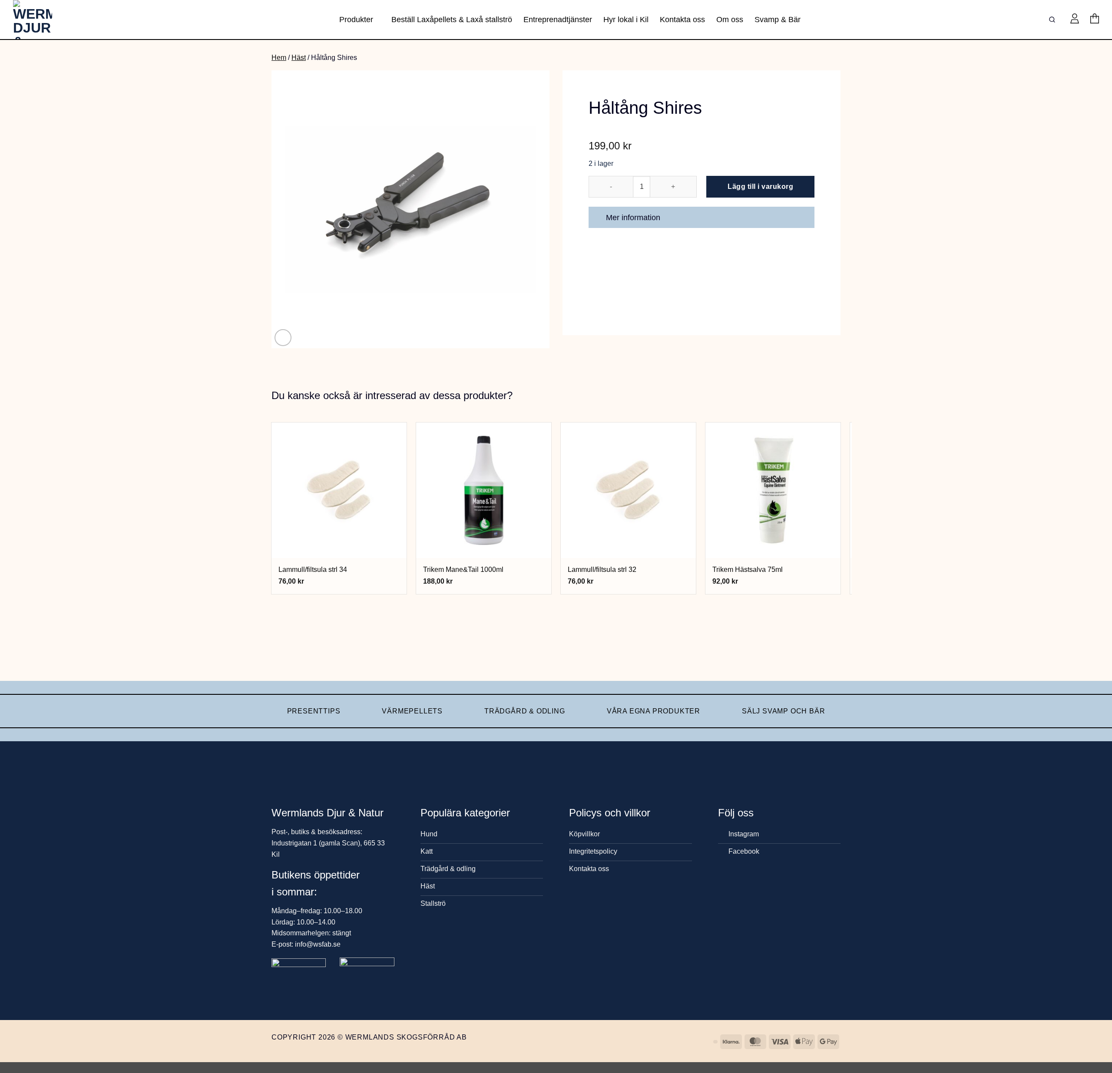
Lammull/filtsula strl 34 (312, 569)
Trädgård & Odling (524, 711)
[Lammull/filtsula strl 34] (339, 490)
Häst (298, 57)
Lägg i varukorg (339, 547)
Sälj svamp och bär (783, 711)
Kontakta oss (682, 19)
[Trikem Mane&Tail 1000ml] (484, 490)
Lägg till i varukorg (760, 186)
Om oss (729, 19)
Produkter (356, 19)
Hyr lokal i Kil (626, 19)
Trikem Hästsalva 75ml (747, 569)
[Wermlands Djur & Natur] (45, 19)
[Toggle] (803, 218)
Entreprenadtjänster (557, 19)
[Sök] (1054, 20)
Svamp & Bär (778, 19)
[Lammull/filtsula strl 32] (628, 490)
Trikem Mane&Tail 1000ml (463, 569)
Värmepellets (412, 711)
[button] (1074, 19)
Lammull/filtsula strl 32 (602, 569)
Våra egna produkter (653, 711)
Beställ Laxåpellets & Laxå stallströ (451, 19)
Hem (278, 57)
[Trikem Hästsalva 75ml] (773, 490)
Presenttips (314, 711)
